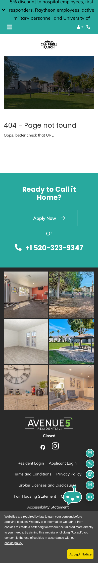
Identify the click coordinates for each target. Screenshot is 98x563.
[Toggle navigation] (9, 27)
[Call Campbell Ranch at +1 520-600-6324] (89, 27)
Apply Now (55, 218)
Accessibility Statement (48, 507)
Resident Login (31, 462)
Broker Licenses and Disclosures (47, 485)
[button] (49, 10)
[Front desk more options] (90, 497)
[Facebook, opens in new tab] (42, 447)
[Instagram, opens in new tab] (55, 447)
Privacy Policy (68, 473)
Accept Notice (80, 554)
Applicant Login (63, 462)
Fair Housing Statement (35, 496)
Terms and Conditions (32, 473)
